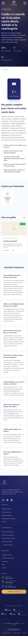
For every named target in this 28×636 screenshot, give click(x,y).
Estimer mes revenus (8, 558)
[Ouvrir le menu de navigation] (3, 3)
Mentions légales (6, 633)
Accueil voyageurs (7, 515)
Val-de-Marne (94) (7, 541)
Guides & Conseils (7, 555)
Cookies (24, 633)
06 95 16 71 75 (9, 578)
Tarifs (3, 522)
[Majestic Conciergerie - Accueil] (4, 483)
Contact (4, 568)
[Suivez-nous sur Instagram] (3, 500)
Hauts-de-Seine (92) (7, 535)
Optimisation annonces (8, 518)
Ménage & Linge (6, 512)
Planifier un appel (13, 591)
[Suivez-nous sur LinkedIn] (11, 500)
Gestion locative (6, 509)
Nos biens (5, 561)
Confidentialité (16, 633)
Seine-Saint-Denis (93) (8, 538)
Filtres (6, 69)
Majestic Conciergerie (13, 623)
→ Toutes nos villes (7, 545)
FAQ (3, 564)
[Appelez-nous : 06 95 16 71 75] (25, 3)
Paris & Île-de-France (8, 532)
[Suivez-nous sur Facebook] (7, 500)
